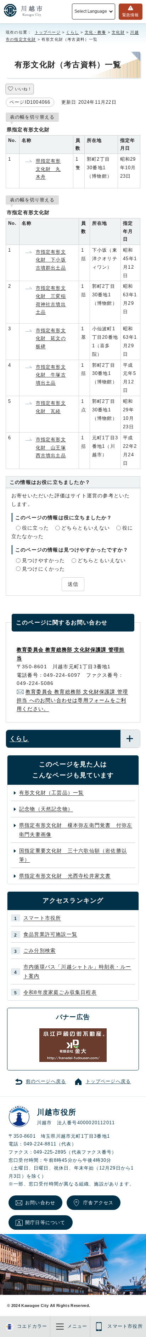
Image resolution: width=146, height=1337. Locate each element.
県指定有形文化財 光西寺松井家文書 (65, 876)
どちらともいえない (85, 528)
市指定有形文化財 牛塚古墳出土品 (51, 374)
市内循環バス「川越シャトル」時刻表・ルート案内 (77, 971)
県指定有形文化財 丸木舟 (48, 168)
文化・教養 (95, 32)
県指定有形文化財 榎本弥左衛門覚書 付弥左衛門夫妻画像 (75, 829)
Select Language (90, 11)
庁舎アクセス (98, 1202)
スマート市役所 (42, 918)
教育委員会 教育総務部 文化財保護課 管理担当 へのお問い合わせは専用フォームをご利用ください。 (72, 700)
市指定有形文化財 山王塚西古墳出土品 (51, 447)
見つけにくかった (43, 569)
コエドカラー (32, 1326)
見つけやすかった (43, 560)
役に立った (35, 528)
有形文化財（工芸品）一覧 (51, 792)
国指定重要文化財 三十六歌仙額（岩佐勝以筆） (73, 855)
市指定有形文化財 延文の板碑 (51, 338)
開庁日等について (45, 1222)
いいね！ (23, 89)
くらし (72, 32)
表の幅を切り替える (32, 117)
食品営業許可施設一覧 (50, 934)
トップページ (48, 32)
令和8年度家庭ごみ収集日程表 (60, 992)
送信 (73, 584)
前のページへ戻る (46, 1081)
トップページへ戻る (108, 1081)
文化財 (118, 32)
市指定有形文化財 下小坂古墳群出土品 (51, 259)
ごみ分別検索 (39, 950)
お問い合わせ (40, 1202)
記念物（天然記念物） (46, 809)
